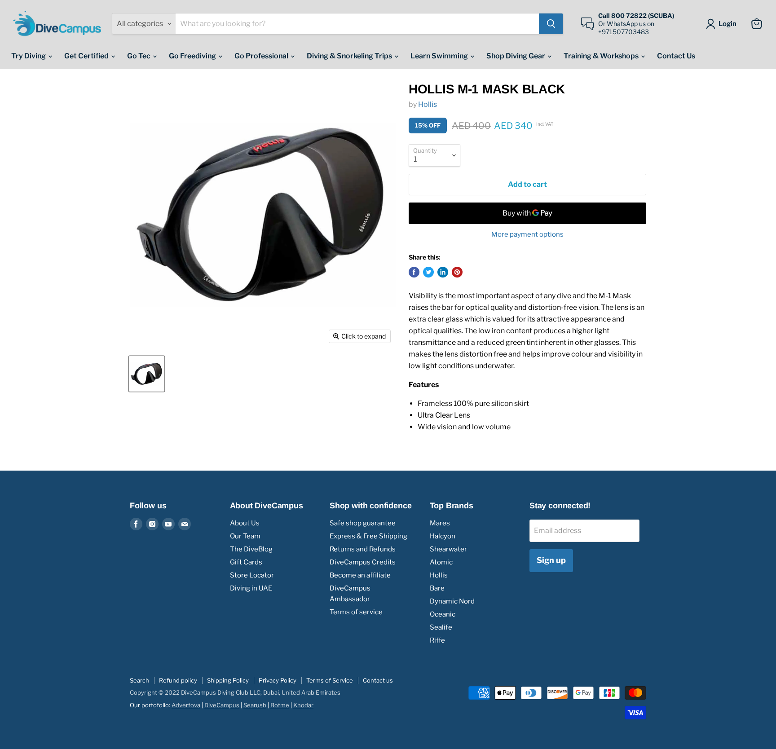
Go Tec (139, 56)
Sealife (441, 627)
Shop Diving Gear (516, 56)
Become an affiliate (360, 575)
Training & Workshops (602, 56)
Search (139, 680)
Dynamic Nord (452, 601)
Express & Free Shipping (368, 536)
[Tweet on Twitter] (428, 272)
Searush (254, 705)
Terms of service (356, 612)
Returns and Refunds (363, 549)
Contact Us (676, 56)
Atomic (441, 562)
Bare (437, 588)
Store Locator (252, 575)
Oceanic (442, 614)
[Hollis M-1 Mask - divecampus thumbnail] (146, 374)
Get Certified (87, 56)
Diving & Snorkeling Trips (350, 56)
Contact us (378, 680)
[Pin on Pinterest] (457, 272)
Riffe (437, 640)
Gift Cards (246, 562)
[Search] (551, 23)
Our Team (245, 536)
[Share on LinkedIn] (442, 272)
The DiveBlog (251, 549)
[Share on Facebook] (414, 272)
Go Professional (262, 56)
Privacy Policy (277, 680)
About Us (245, 523)
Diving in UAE (251, 588)
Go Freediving (193, 56)
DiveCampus (221, 705)
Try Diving (29, 56)
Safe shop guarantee (363, 523)
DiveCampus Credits (363, 562)
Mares (440, 523)
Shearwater (448, 549)
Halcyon (442, 536)
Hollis (427, 104)
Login (727, 24)
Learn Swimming (439, 56)
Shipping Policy (228, 680)
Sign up (551, 560)
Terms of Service (329, 680)
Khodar (303, 705)
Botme (279, 705)
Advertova (186, 705)
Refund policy (178, 680)
